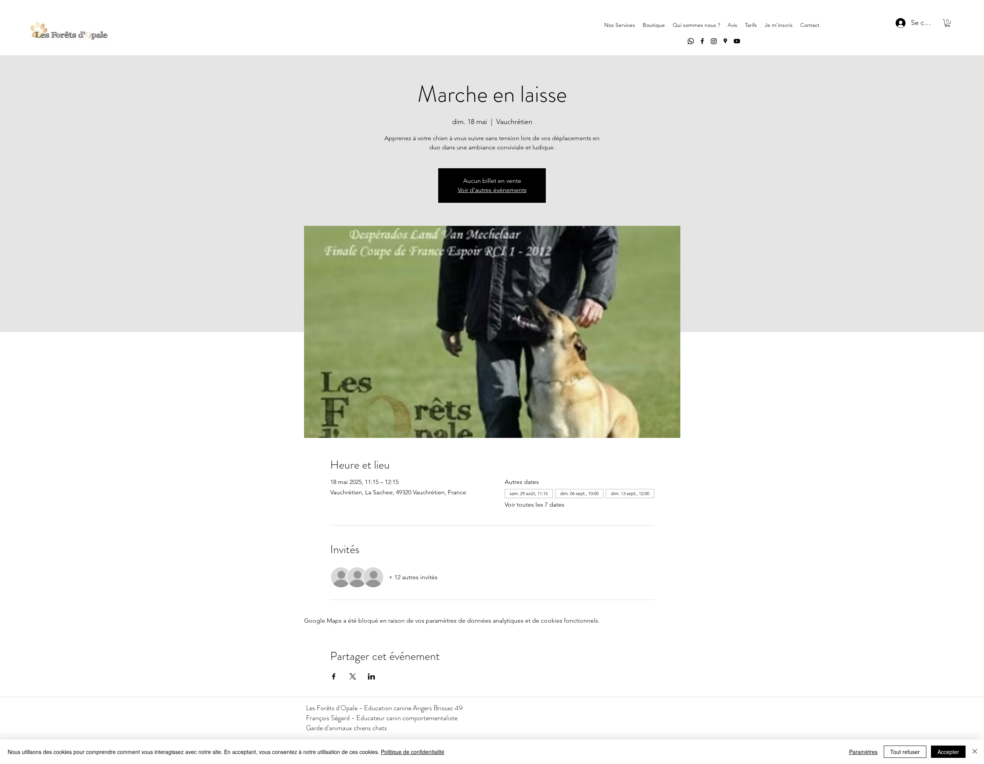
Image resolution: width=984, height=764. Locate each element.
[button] (947, 23)
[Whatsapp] (691, 41)
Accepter (948, 752)
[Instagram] (714, 41)
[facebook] (702, 41)
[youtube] (737, 41)
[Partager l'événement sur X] (352, 676)
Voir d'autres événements (492, 190)
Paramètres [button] (863, 752)
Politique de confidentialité (412, 752)
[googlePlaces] (725, 41)
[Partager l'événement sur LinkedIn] (371, 676)
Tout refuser (905, 752)
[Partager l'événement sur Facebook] (333, 676)
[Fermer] (974, 752)
